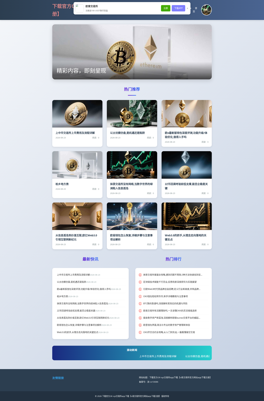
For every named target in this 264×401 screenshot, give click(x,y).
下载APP (178, 8)
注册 (165, 8)
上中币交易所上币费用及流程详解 (133, 356)
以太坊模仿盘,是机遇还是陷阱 (177, 356)
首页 (195, 10)
